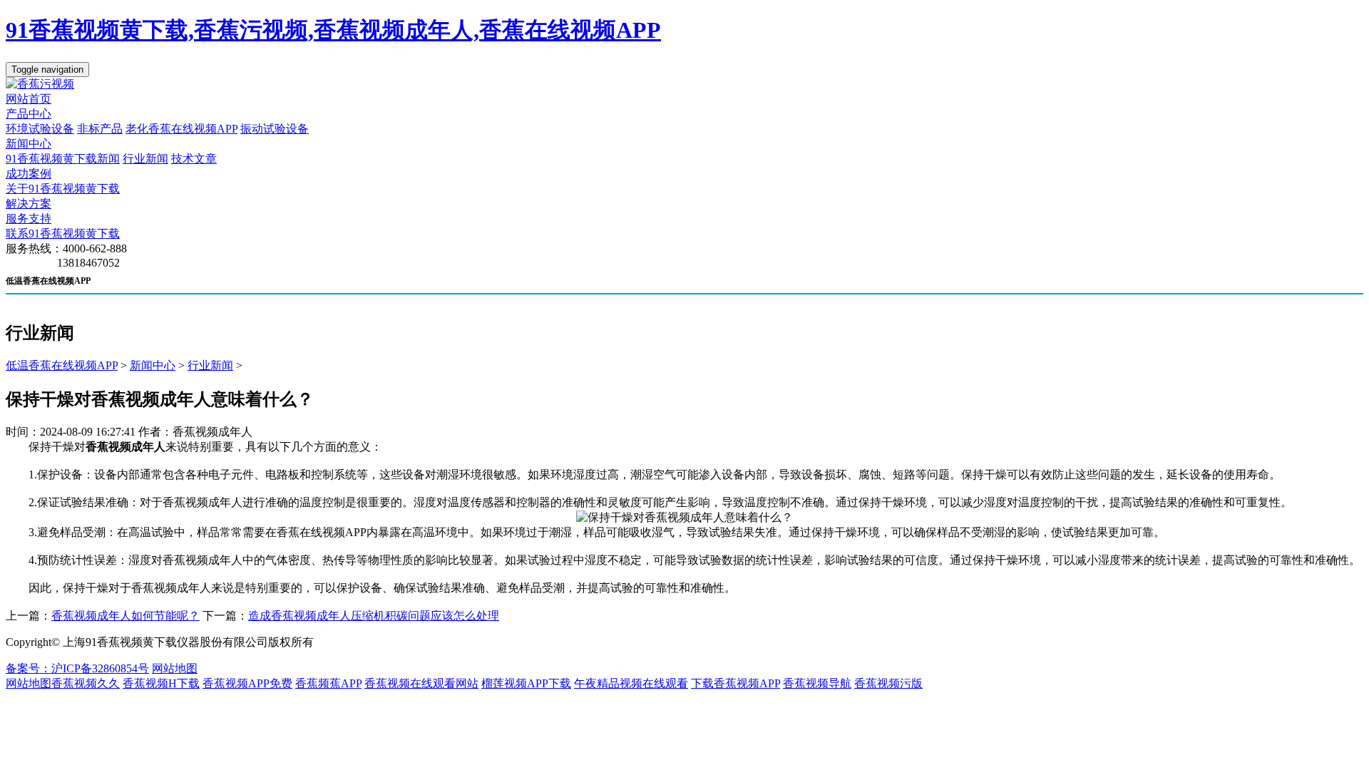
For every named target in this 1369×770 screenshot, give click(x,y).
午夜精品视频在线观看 (631, 683)
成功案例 (28, 174)
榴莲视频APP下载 (526, 683)
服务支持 (28, 218)
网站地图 (175, 668)
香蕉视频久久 (85, 683)
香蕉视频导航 (817, 683)
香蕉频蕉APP (328, 683)
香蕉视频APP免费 (247, 683)
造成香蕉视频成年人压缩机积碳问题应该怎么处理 (373, 616)
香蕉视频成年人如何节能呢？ (125, 616)
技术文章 (194, 159)
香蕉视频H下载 (161, 683)
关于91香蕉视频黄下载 (63, 189)
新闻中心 (28, 144)
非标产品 (100, 129)
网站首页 (28, 99)
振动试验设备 (274, 129)
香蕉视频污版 (888, 683)
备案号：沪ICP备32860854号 (77, 668)
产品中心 (28, 114)
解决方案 (28, 203)
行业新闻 (145, 159)
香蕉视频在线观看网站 (421, 683)
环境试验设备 (40, 129)
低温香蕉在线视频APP (62, 365)
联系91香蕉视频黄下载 (63, 233)
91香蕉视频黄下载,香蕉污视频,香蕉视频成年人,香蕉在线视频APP (333, 30)
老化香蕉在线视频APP (181, 129)
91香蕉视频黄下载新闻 (63, 159)
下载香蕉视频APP (735, 683)
